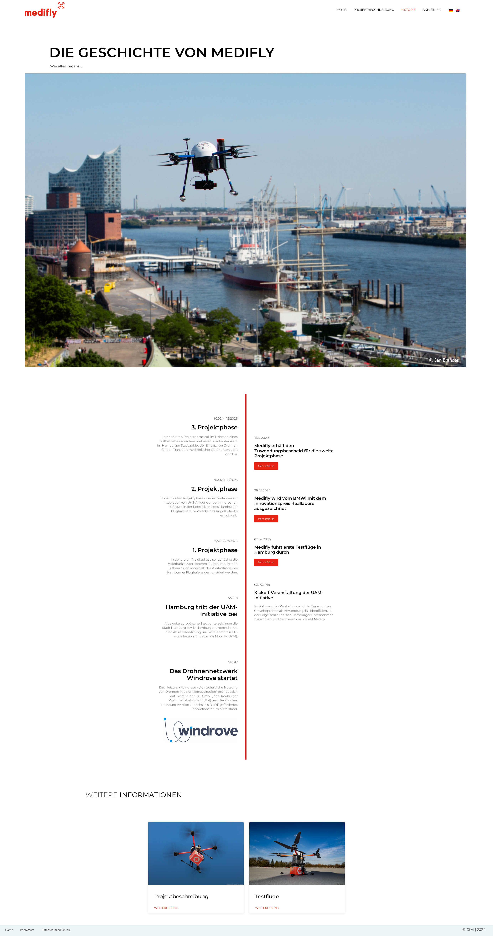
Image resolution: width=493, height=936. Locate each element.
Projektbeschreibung (374, 10)
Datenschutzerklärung (55, 929)
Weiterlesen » (166, 908)
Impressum (27, 929)
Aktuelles (431, 10)
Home (342, 10)
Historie (408, 10)
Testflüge (267, 896)
